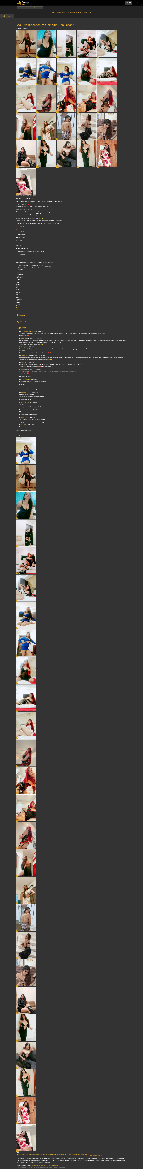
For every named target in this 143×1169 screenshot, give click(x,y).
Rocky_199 (24, 417)
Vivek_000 (23, 424)
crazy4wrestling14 (25, 409)
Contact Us (55, 1165)
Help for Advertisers (48, 1154)
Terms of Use (34, 1165)
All (4, 16)
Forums (19, 1154)
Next (9, 16)
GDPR (49, 1165)
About (23, 1154)
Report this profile (22, 435)
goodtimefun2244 (25, 392)
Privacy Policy (43, 1165)
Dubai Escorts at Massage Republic (23, 2)
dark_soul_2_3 (25, 402)
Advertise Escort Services (36, 1154)
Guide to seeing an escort (61, 1154)
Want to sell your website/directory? (78, 1154)
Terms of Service (59, 1167)
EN (127, 2)
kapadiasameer (25, 379)
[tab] (71, 315)
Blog (27, 1154)
